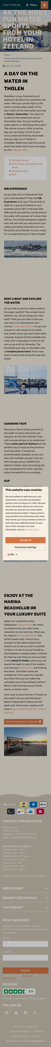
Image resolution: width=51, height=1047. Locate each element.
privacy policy (31, 529)
